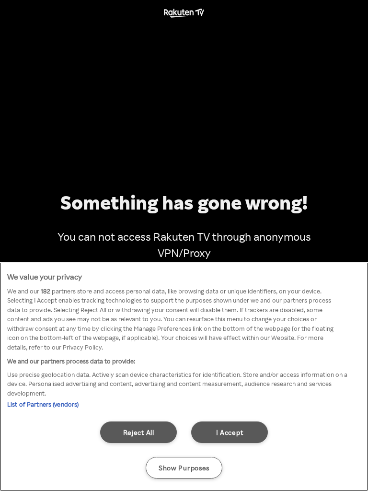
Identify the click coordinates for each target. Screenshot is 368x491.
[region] (184, 376)
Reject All (138, 432)
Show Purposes (184, 467)
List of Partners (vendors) (43, 404)
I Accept (229, 432)
